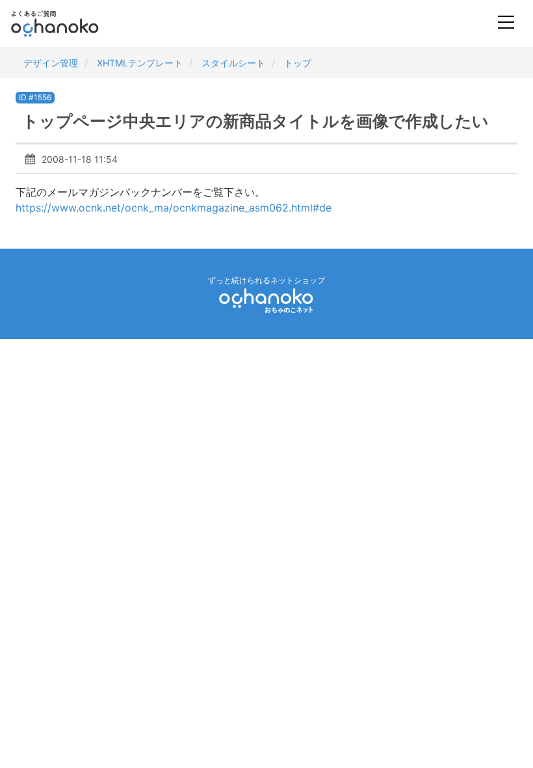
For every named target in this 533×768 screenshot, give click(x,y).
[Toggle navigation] (506, 23)
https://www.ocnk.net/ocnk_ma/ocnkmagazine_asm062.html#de (174, 207)
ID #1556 (35, 97)
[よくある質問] (72, 23)
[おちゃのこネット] (266, 300)
